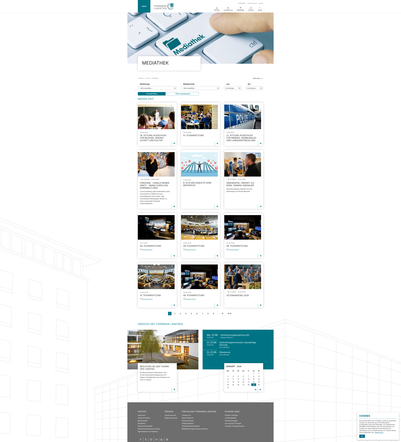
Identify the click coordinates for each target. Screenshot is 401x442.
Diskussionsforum (188, 421)
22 (253, 382)
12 (238, 379)
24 (228, 385)
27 (243, 385)
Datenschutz (379, 432)
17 (228, 382)
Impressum (141, 415)
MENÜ (144, 6)
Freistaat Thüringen (231, 415)
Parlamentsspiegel (231, 421)
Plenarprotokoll (147, 250)
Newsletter (141, 423)
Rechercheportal (187, 418)
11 (233, 379)
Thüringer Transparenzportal (234, 426)
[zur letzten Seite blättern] (229, 313)
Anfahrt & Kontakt (144, 418)
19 (238, 382)
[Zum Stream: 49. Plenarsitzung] (199, 227)
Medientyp (145, 84)
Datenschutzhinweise (145, 426)
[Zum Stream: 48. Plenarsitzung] (242, 227)
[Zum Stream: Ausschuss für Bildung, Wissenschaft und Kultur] (156, 117)
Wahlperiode (189, 84)
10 (228, 379)
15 (253, 379)
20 (243, 382)
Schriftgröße (241, 3)
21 (248, 382)
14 (248, 379)
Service (251, 10)
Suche (260, 10)
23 (259, 382)
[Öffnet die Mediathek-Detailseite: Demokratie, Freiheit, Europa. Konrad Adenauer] (242, 164)
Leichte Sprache (252, 3)
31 (228, 387)
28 (248, 385)
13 (243, 379)
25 (233, 385)
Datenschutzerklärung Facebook (149, 429)
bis (249, 84)
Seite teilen (256, 78)
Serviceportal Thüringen (233, 423)
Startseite (140, 78)
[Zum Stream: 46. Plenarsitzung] (199, 277)
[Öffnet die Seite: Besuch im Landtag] (162, 349)
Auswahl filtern (151, 94)
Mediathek (240, 10)
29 (254, 385)
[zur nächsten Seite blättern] (222, 313)
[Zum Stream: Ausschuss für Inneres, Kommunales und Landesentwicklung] (242, 117)
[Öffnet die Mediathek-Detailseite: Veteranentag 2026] (242, 277)
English (261, 3)
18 (233, 382)
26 (238, 385)
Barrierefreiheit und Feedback (148, 431)
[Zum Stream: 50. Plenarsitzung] (156, 227)
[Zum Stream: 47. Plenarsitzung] (156, 277)
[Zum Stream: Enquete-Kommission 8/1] (199, 164)
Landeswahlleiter (230, 418)
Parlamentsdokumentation (191, 426)
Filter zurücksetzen (182, 94)
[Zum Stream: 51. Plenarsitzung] (199, 117)
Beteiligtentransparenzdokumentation (194, 429)
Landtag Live (228, 10)
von (228, 84)
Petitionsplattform (188, 423)
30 (259, 385)
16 (259, 379)
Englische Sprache (171, 418)
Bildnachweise (143, 421)
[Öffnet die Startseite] (163, 10)
